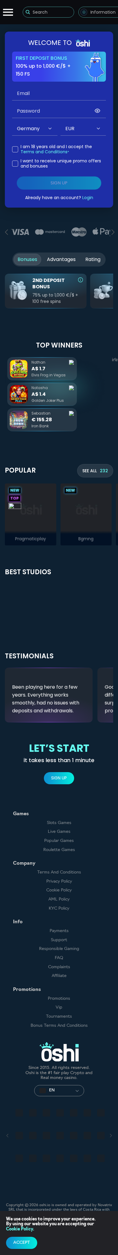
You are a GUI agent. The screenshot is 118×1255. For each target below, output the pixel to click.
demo (30, 508)
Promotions (59, 998)
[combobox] (34, 129)
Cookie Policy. (20, 1229)
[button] (50, 128)
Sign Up (59, 778)
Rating (92, 259)
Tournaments (59, 1016)
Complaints (59, 967)
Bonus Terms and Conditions (59, 1025)
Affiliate (59, 976)
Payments (59, 931)
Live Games (59, 831)
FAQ (59, 958)
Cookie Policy (59, 890)
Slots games (59, 823)
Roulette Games (59, 850)
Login (87, 198)
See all (95, 471)
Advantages (61, 259)
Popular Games (59, 841)
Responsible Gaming (59, 949)
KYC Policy (59, 908)
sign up (59, 183)
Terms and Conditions (44, 152)
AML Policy (59, 899)
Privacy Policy (59, 881)
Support (59, 940)
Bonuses (27, 259)
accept (21, 1242)
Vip (59, 1007)
